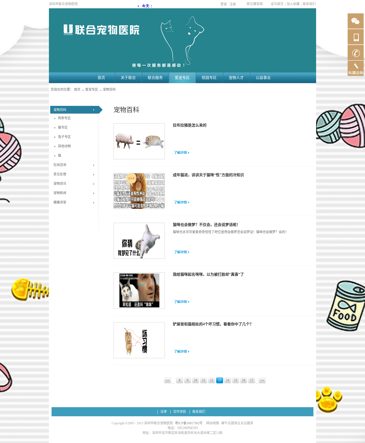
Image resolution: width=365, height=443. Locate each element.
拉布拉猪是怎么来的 (190, 125)
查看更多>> (181, 152)
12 (211, 380)
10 (195, 380)
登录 (223, 4)
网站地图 (212, 423)
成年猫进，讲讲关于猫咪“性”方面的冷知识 (208, 175)
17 (251, 380)
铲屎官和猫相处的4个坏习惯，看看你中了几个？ (213, 324)
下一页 (262, 381)
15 (235, 380)
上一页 (168, 381)
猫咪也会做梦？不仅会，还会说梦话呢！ (206, 225)
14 (227, 380)
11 (203, 380)
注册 (233, 4)
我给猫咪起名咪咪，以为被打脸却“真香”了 (208, 274)
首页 (101, 78)
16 (243, 380)
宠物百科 (109, 89)
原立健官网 (255, 4)
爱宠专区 (91, 89)
